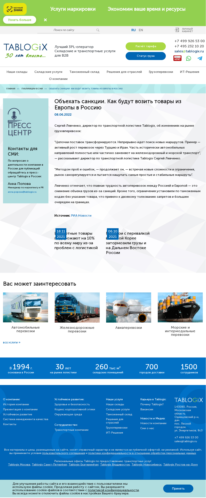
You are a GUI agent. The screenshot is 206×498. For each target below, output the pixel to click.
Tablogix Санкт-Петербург (49, 464)
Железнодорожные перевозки (77, 329)
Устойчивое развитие (17, 414)
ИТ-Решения (189, 72)
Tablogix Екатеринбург (83, 464)
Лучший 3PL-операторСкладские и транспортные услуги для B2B (84, 51)
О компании (58, 79)
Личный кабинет (187, 30)
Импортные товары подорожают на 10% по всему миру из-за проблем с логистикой (76, 240)
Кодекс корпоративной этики (74, 409)
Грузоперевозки (161, 72)
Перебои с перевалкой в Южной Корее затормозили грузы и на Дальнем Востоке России (128, 243)
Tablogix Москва (19, 464)
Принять (178, 488)
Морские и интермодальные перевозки (180, 331)
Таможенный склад (84, 72)
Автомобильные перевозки (25, 329)
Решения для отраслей (124, 72)
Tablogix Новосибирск (146, 464)
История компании (16, 404)
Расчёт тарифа (145, 46)
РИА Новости (81, 215)
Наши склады (17, 72)
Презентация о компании (20, 409)
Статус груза (146, 56)
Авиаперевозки (128, 327)
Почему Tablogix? (152, 404)
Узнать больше (19, 20)
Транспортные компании (71, 430)
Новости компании (153, 423)
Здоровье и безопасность (72, 404)
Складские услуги (48, 72)
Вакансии (146, 409)
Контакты (9, 424)
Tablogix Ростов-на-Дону (180, 464)
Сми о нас (147, 428)
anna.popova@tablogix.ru (22, 191)
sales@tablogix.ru (185, 441)
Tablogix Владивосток (115, 464)
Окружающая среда (68, 414)
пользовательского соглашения (63, 453)
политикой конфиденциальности (113, 490)
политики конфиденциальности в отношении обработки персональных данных (142, 453)
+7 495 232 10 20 (188, 46)
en (141, 30)
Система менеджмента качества (25, 419)
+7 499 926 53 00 (188, 41)
